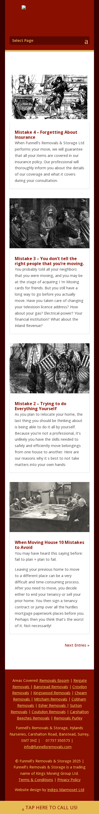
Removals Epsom (54, 680)
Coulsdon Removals (49, 711)
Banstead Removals (51, 686)
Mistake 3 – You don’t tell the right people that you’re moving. (49, 261)
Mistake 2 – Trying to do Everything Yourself (40, 406)
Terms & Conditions (35, 779)
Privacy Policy (69, 779)
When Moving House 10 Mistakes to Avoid (49, 544)
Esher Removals (52, 705)
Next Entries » (77, 645)
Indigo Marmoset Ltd (65, 789)
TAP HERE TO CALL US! (51, 807)
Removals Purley (68, 718)
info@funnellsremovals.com (48, 746)
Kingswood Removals (51, 692)
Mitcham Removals (50, 699)
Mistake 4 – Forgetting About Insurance (46, 134)
